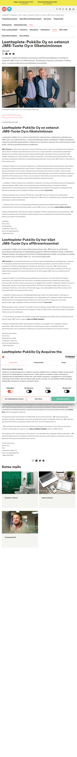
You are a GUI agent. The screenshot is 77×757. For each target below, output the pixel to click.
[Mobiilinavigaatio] (73, 9)
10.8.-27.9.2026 (47, 3)
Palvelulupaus (45, 30)
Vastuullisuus (34, 30)
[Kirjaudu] (70, 9)
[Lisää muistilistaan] (3, 54)
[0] (66, 9)
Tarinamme (23, 30)
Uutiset (25, 15)
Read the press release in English (12, 117)
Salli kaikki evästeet (63, 399)
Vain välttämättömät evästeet (14, 399)
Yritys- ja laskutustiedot (9, 30)
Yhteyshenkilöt (58, 19)
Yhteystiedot (13, 15)
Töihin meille (63, 30)
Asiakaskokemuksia (20, 25)
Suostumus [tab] (13, 362)
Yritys (19, 15)
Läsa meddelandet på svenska (11, 115)
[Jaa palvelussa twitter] (10, 54)
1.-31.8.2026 (23, 3)
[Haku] (60, 9)
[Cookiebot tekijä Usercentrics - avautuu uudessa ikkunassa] (66, 357)
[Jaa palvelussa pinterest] (13, 54)
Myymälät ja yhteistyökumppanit (31, 19)
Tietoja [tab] (63, 362)
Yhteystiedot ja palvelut (9, 19)
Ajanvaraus (47, 19)
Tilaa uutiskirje (24, 36)
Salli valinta (38, 399)
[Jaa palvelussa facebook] (6, 54)
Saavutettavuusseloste (9, 36)
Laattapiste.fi (5, 15)
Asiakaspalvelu (7, 25)
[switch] (29, 391)
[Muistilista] (63, 9)
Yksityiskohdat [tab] (38, 362)
